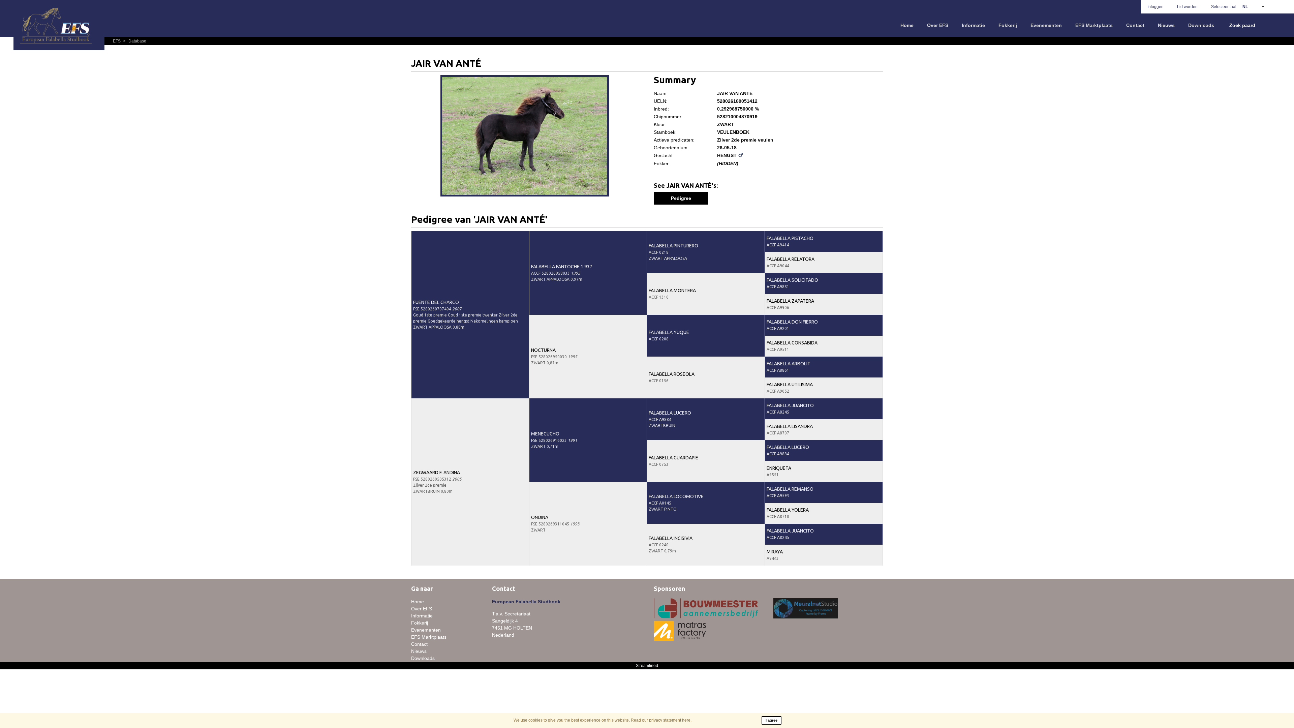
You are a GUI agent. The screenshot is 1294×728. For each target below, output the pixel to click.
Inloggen (1155, 6)
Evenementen (1046, 25)
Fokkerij (1007, 25)
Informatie (973, 25)
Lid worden (1187, 6)
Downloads (1201, 25)
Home (907, 25)
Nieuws (1166, 25)
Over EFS (937, 25)
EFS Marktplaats (1094, 25)
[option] (525, 137)
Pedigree (681, 198)
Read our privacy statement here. (661, 720)
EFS (117, 41)
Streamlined (647, 665)
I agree (771, 720)
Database (134, 41)
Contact (1135, 25)
